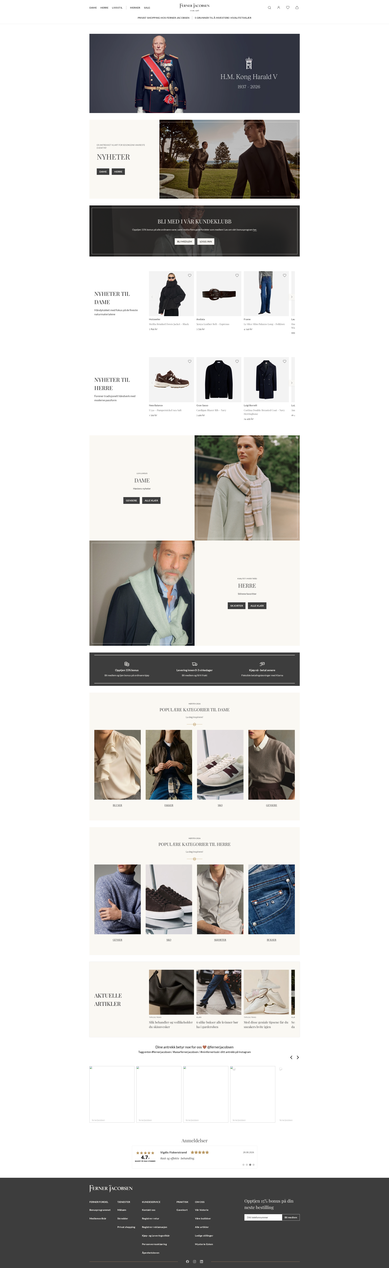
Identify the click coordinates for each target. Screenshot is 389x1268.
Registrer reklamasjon (154, 1226)
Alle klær (151, 500)
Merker (135, 7)
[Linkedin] (201, 1261)
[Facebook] (188, 1261)
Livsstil (117, 7)
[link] (194, 1157)
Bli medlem (184, 241)
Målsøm (121, 1209)
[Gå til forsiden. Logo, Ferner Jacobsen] (194, 8)
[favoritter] (288, 7)
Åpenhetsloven (150, 1252)
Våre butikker (203, 1218)
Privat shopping (126, 1226)
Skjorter (236, 605)
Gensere (131, 500)
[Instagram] (195, 1261)
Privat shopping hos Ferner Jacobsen (164, 17)
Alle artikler (202, 1226)
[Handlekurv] (297, 7)
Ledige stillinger (204, 1235)
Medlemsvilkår (98, 1218)
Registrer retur (150, 1218)
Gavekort (182, 1209)
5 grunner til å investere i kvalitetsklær (223, 17)
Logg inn (206, 241)
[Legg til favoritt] (190, 275)
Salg (147, 7)
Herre (104, 7)
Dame (93, 7)
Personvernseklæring (154, 1244)
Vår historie (201, 1209)
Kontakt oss (148, 1209)
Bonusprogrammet (100, 1209)
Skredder (122, 1218)
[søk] (269, 7)
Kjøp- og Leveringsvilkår (156, 1235)
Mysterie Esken (204, 1244)
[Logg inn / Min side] (278, 7)
